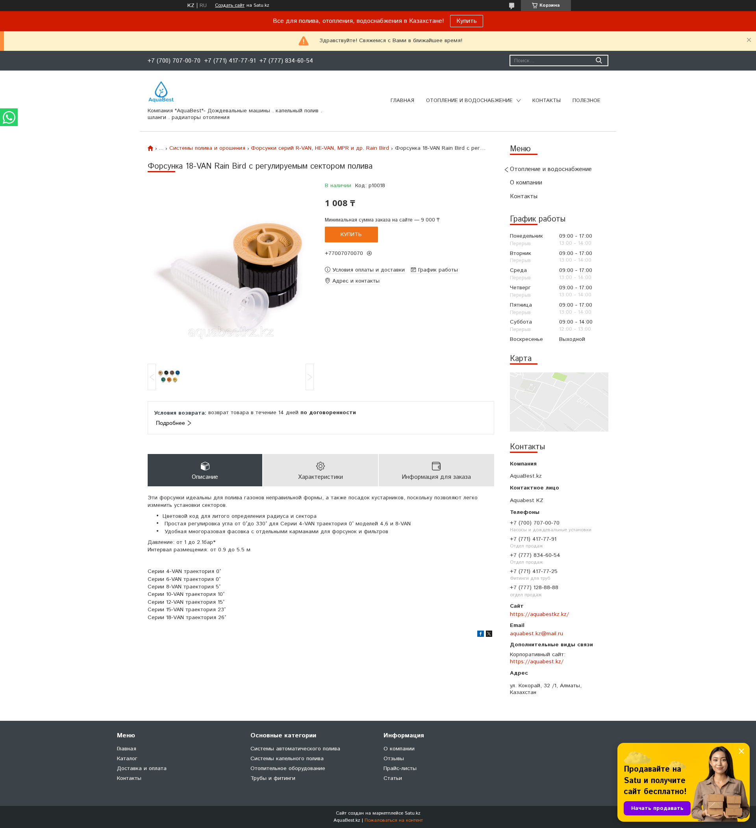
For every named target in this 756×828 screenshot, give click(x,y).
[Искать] (599, 60)
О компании (526, 183)
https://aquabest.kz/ (536, 662)
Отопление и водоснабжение (469, 100)
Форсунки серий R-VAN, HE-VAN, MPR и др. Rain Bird (320, 148)
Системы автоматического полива (295, 749)
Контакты (546, 100)
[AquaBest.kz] (161, 92)
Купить (466, 21)
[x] (489, 635)
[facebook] (480, 635)
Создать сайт (230, 5)
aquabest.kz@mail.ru (536, 634)
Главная (402, 100)
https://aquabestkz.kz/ (539, 614)
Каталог (127, 759)
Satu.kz (413, 813)
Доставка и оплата (142, 768)
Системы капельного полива (287, 759)
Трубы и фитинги (272, 778)
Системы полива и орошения (207, 148)
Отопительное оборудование (287, 768)
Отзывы (394, 759)
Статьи (393, 778)
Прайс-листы (400, 768)
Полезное (586, 100)
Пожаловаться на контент (394, 820)
